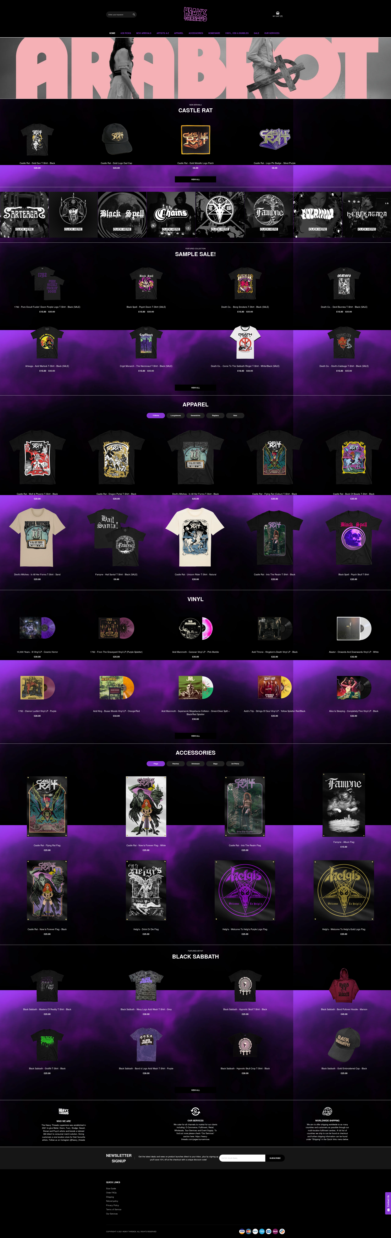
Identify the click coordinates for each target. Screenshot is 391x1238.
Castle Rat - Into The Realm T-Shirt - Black (274, 574)
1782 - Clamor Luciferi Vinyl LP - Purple (37, 711)
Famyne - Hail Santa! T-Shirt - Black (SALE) (116, 574)
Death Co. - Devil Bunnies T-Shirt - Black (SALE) (344, 306)
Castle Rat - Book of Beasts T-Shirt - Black (353, 493)
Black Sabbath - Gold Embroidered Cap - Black (344, 1068)
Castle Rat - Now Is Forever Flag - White (146, 845)
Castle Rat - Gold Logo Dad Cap (116, 163)
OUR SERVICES (272, 33)
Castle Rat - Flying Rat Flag (47, 845)
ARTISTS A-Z (163, 33)
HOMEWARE (214, 33)
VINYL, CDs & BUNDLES (237, 33)
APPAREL (178, 33)
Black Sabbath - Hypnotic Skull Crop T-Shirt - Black (245, 1068)
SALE (256, 33)
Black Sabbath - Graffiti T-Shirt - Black (47, 1068)
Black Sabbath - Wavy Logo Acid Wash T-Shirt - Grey (146, 1009)
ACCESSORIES (196, 33)
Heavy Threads (195, 68)
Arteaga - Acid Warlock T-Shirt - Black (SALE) (47, 365)
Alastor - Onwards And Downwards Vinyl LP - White (354, 651)
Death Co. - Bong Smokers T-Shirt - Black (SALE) (245, 306)
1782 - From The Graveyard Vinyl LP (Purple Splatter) (116, 651)
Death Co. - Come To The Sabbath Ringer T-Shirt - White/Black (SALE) (245, 365)
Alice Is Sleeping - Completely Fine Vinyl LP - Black (353, 711)
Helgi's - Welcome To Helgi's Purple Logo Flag (245, 929)
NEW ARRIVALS (143, 33)
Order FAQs (111, 1192)
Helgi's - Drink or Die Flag (146, 929)
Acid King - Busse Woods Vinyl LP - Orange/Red (116, 711)
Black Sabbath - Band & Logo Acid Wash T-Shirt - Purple (146, 1068)
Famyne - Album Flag (343, 841)
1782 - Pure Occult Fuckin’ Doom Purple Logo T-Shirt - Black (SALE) (47, 306)
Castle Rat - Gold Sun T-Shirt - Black (37, 163)
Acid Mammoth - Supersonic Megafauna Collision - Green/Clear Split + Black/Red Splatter (195, 712)
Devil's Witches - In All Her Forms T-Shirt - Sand (37, 574)
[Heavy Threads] (195, 68)
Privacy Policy (112, 1205)
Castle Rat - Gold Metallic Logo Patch (195, 163)
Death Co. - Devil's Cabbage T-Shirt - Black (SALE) (344, 365)
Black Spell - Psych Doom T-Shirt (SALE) (146, 306)
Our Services (112, 1213)
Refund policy (112, 1200)
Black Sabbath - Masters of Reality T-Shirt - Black (47, 1009)
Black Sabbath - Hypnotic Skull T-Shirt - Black (245, 1009)
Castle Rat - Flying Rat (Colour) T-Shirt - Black (274, 493)
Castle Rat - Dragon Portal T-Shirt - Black (116, 493)
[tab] (156, 415)
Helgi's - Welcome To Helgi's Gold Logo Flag (343, 929)
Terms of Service (113, 1209)
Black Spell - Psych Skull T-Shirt (353, 574)
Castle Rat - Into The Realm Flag (245, 845)
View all (195, 179)
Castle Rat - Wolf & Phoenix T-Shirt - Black (37, 493)
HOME (112, 33)
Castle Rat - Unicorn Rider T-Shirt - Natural (195, 574)
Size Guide (111, 1188)
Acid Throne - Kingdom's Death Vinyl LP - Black (275, 651)
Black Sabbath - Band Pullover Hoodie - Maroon (344, 1009)
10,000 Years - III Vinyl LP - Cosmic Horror (37, 651)
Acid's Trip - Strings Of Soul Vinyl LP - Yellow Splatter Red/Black (274, 711)
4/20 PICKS (126, 33)
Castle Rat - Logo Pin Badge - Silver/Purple (275, 163)
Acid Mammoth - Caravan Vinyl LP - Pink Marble (195, 651)
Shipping (110, 1196)
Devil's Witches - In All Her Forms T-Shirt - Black (195, 493)
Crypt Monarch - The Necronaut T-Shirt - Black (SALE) (146, 365)
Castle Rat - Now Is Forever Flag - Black (47, 929)
